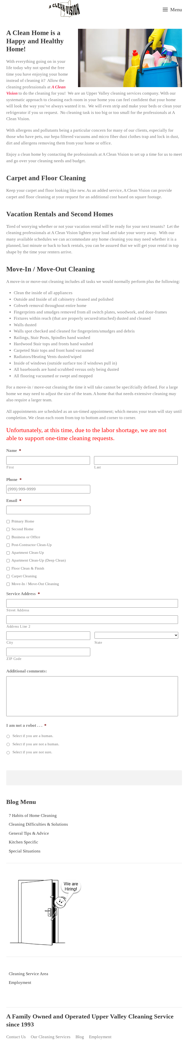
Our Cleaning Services (50, 1036)
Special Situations (24, 851)
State (98, 642)
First (10, 467)
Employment (20, 982)
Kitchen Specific (23, 842)
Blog (80, 1036)
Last (97, 467)
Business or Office (26, 537)
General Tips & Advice (29, 833)
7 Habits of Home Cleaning (33, 815)
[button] (172, 9)
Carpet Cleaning (24, 576)
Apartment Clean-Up (28, 553)
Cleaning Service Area (28, 973)
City (9, 642)
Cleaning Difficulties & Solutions (38, 824)
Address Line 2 (18, 626)
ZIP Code (13, 659)
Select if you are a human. (32, 736)
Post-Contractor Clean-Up (32, 545)
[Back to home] (64, 9)
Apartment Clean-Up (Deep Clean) (39, 560)
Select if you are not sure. (32, 752)
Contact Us (16, 1036)
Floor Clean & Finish (28, 568)
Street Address (17, 610)
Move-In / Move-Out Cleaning (35, 584)
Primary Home (23, 521)
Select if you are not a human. (35, 744)
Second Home (23, 529)
